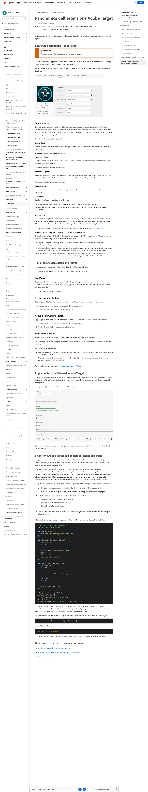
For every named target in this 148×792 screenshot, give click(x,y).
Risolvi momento (11, 444)
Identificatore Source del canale (15, 275)
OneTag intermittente (12, 345)
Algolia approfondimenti (13, 232)
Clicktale (8, 283)
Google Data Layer (11, 361)
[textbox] (14, 18)
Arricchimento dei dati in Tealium (15, 480)
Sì (124, 17)
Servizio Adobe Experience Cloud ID (15, 153)
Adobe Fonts (9, 178)
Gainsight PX (9, 353)
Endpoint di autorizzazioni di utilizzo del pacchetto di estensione (59, 652)
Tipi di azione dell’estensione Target (131, 37)
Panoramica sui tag (9, 29)
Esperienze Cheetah (11, 279)
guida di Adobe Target (97, 228)
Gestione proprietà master (13, 393)
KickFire (8, 381)
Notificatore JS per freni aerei (14, 229)
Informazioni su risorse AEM (13, 225)
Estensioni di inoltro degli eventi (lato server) (14, 517)
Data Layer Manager (12, 321)
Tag (66, 12)
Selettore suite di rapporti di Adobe (15, 195)
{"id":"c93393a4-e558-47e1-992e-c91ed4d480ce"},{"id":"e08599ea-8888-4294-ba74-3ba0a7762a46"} (70, 27)
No (129, 17)
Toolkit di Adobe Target (12, 217)
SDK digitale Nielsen (11, 410)
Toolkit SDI (9, 456)
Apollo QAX (9, 241)
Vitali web (9, 496)
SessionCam (9, 460)
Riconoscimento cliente (12, 313)
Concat (8, 291)
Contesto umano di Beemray (14, 253)
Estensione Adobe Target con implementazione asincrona (129, 63)
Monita (8, 406)
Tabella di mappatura (12, 385)
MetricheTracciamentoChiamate (15, 271)
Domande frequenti (9, 530)
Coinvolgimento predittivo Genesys (15, 357)
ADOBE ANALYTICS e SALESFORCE (16, 113)
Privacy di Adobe (10, 191)
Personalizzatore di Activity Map (15, 81)
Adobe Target (10, 199)
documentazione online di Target (71, 366)
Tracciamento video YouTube (14, 512)
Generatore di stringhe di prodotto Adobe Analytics (15, 122)
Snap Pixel (9, 464)
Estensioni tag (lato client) (13, 66)
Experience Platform (55, 12)
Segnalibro (125, 21)
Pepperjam (9, 420)
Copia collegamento (137, 21)
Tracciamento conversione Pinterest (16, 428)
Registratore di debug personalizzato (16, 309)
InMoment (9, 369)
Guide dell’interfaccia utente (12, 37)
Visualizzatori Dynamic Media (14, 337)
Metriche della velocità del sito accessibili (14, 76)
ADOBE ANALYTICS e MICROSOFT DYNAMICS (16, 108)
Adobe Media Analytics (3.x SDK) (15, 187)
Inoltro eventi (8, 50)
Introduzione (7, 33)
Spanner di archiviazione (13, 468)
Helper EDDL (9, 341)
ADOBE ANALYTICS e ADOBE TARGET (14, 102)
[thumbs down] (84, 789)
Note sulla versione (12, 208)
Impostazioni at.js (127, 33)
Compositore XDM (11, 500)
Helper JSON (9, 373)
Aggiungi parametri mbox (129, 45)
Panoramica (8, 63)
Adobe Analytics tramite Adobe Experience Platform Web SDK (14, 128)
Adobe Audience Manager (13, 133)
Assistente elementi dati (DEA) (14, 317)
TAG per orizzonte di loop (13, 472)
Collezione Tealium (11, 476)
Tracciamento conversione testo (15, 504)
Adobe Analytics (10, 97)
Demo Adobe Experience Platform (15, 163)
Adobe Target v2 (10, 212)
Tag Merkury (9, 398)
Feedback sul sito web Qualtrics (15, 436)
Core (7, 305)
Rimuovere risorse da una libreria (49, 657)
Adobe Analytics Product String (15, 117)
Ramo (7, 263)
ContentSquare (10, 295)
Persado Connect (11, 424)
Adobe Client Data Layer (13, 137)
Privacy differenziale (11, 333)
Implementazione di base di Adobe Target (132, 57)
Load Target (125, 41)
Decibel (8, 325)
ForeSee (8, 349)
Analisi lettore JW (11, 377)
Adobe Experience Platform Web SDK (15, 168)
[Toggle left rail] (27, 8)
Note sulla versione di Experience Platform (15, 534)
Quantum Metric (10, 440)
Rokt (7, 448)
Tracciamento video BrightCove (15, 267)
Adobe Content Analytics (13, 141)
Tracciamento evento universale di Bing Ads (15, 258)
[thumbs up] (80, 789)
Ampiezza (9, 237)
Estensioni (7, 58)
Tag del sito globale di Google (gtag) (16, 365)
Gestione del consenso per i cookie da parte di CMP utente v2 (16, 300)
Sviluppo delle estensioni (11, 522)
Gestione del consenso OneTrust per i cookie (16, 415)
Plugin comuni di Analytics (13, 287)
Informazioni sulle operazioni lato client (14, 46)
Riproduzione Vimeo (11, 492)
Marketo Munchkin (11, 389)
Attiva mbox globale (127, 53)
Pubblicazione (8, 41)
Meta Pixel (9, 401)
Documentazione (40, 12)
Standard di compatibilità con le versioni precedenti (55, 648)
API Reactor (7, 526)
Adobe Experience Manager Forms (15, 149)
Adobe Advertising (11, 93)
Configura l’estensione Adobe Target (131, 29)
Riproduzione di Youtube (13, 508)
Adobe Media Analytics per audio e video (15, 183)
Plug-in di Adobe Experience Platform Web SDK (16, 173)
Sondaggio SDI (10, 452)
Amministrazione (8, 54)
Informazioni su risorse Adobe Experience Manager (15, 158)
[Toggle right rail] (120, 8)
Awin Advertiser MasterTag (13, 245)
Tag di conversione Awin (12, 249)
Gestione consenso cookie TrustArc (15, 488)
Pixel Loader (9, 432)
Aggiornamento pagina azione (14, 85)
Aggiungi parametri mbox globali (131, 49)
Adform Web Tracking (12, 89)
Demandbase (10, 329)
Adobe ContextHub (11, 145)
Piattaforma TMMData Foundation (16, 484)
